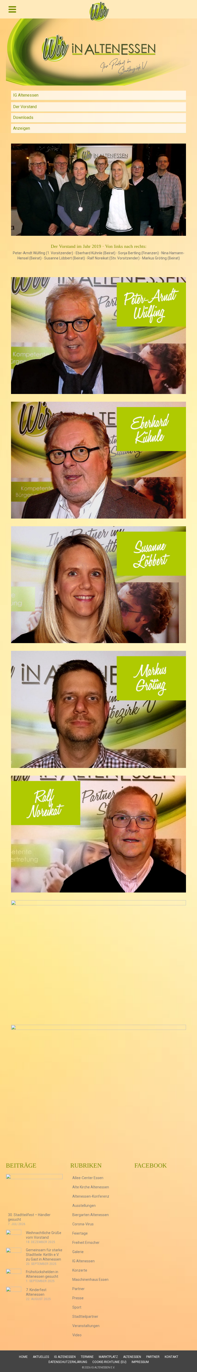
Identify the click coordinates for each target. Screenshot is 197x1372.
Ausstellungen (84, 1206)
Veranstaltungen (86, 1326)
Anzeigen (21, 128)
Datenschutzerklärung (67, 1362)
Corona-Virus (83, 1224)
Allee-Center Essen (87, 1178)
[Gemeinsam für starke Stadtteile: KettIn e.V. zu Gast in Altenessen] (13, 1255)
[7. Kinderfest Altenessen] (13, 1294)
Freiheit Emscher (86, 1243)
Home (23, 1357)
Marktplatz (108, 1357)
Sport (76, 1307)
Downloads (23, 117)
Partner (78, 1289)
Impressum (140, 1362)
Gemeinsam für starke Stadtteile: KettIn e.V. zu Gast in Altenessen (44, 1254)
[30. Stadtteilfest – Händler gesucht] (34, 1193)
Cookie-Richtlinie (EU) (109, 1362)
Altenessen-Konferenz (90, 1196)
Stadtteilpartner (85, 1316)
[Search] (186, 9)
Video (77, 1335)
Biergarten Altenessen (90, 1215)
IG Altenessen (25, 95)
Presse (78, 1298)
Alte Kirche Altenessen (90, 1187)
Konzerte (79, 1270)
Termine (87, 1357)
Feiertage (80, 1233)
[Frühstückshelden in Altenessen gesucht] (13, 1276)
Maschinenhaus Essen (90, 1279)
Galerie (78, 1252)
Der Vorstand (25, 106)
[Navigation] (12, 9)
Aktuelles (41, 1357)
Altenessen (132, 1357)
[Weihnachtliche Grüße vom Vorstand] (13, 1237)
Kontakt (171, 1357)
